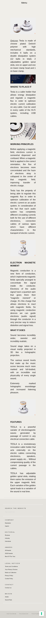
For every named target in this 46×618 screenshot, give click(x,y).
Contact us (8, 587)
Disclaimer (8, 523)
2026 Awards (9, 553)
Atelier (7, 596)
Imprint (7, 526)
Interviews (8, 541)
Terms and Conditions (11, 566)
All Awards (8, 550)
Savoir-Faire (8, 600)
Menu (24, 3)
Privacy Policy (9, 575)
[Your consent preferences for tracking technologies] (41, 613)
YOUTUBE (35, 613)
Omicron (14, 41)
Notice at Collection (10, 572)
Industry (7, 538)
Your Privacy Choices (11, 569)
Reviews (7, 535)
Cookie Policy (9, 578)
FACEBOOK (23, 613)
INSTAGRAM (11, 613)
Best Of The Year (10, 556)
